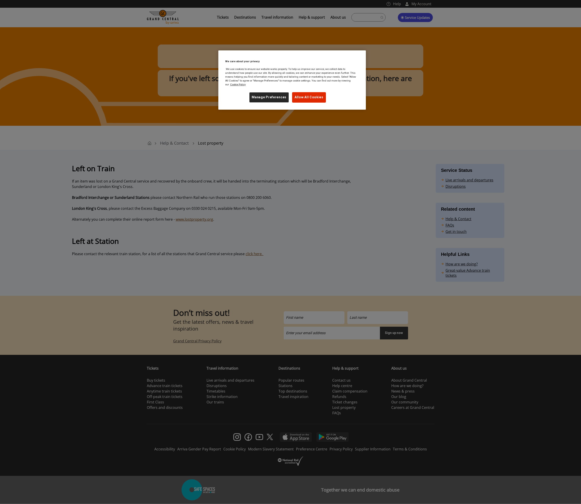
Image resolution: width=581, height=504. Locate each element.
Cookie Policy (238, 84)
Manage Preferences (269, 97)
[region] (292, 80)
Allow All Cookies (309, 97)
